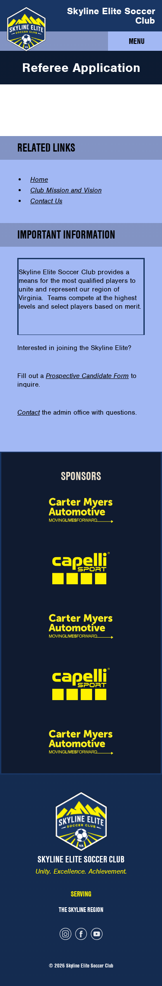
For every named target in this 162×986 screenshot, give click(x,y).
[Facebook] (81, 935)
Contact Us (46, 201)
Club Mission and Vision (66, 190)
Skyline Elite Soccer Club (111, 15)
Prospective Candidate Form (87, 376)
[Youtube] (97, 935)
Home (39, 179)
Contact (28, 412)
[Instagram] (66, 935)
